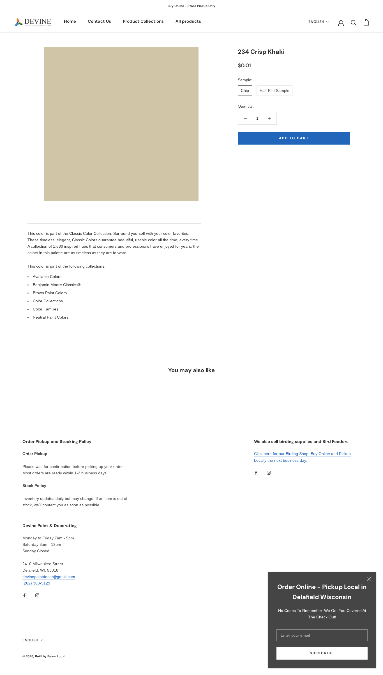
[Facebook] (256, 472)
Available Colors (47, 276)
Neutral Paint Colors (50, 317)
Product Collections (143, 21)
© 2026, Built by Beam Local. (44, 656)
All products (188, 21)
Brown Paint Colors (50, 293)
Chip (245, 90)
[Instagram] (269, 472)
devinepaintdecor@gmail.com (48, 576)
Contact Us (99, 21)
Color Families (45, 309)
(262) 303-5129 (36, 583)
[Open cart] (366, 22)
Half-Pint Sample (274, 90)
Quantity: (246, 106)
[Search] (354, 22)
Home (70, 21)
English (316, 21)
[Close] (369, 578)
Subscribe (322, 653)
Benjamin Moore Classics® (56, 284)
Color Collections (48, 301)
